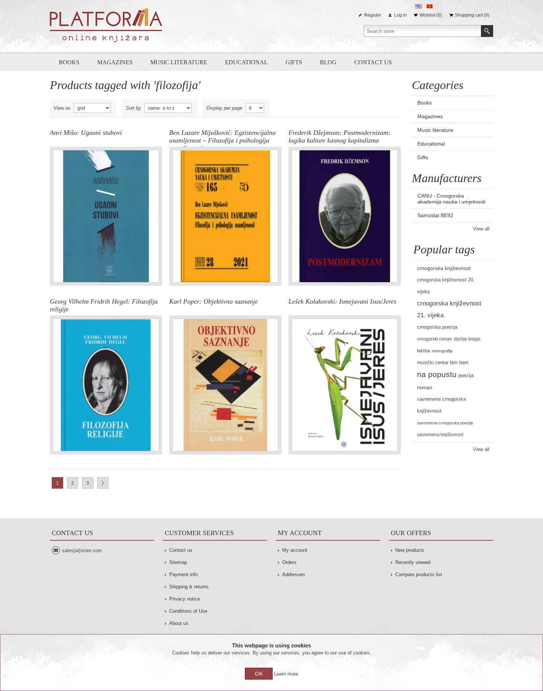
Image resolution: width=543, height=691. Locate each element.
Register (372, 15)
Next (103, 483)
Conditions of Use (188, 611)
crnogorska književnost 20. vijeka (446, 285)
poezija (466, 375)
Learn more (286, 674)
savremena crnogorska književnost (441, 405)
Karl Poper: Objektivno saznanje (213, 301)
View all (481, 229)
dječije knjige (467, 339)
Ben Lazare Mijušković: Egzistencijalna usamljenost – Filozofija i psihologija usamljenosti (222, 138)
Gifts (294, 62)
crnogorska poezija (437, 327)
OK (259, 674)
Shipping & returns (189, 586)
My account (294, 550)
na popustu (437, 374)
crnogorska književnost (444, 268)
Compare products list (418, 574)
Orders (289, 562)
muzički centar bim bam (442, 362)
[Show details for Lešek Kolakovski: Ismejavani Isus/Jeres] (344, 385)
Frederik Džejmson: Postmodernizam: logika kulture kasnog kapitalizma (339, 136)
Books (69, 62)
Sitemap (178, 562)
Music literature (178, 62)
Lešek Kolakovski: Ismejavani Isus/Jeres (342, 301)
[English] (418, 6)
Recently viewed (412, 562)
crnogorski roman (434, 339)
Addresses (293, 574)
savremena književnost (440, 434)
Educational (246, 62)
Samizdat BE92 (435, 215)
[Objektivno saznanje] (225, 385)
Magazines (115, 62)
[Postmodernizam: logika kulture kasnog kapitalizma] (344, 216)
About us (178, 623)
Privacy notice (184, 599)
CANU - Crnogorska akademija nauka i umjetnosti (451, 199)
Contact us (373, 62)
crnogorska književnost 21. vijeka (449, 309)
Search (487, 31)
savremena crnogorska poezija (445, 423)
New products (409, 550)
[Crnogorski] (429, 6)
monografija (442, 351)
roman (424, 387)
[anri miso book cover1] (106, 216)
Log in (400, 15)
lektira (423, 350)
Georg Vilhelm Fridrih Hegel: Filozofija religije (104, 305)
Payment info (183, 574)
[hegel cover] (106, 385)
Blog (328, 62)
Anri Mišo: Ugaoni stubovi (86, 132)
